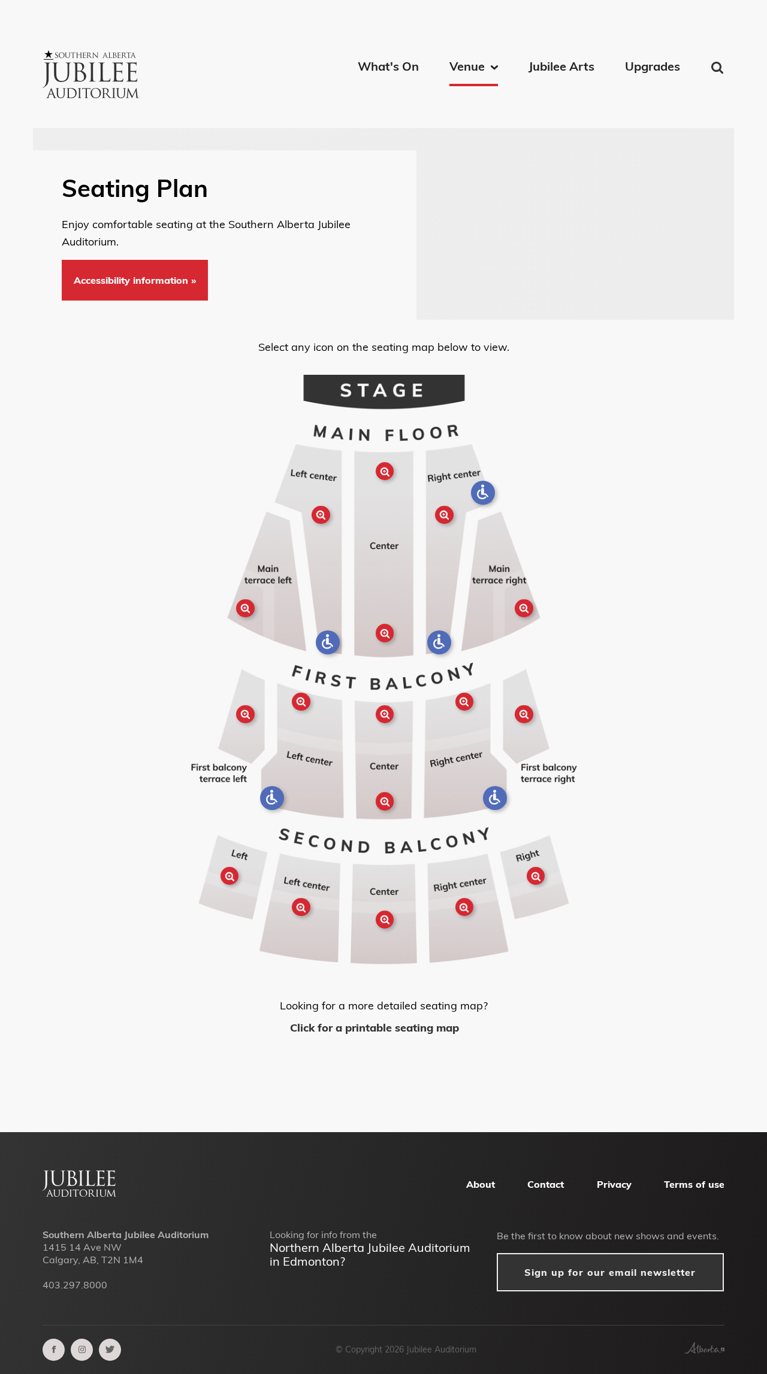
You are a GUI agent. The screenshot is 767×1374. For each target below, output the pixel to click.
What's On (388, 66)
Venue (467, 66)
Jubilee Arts (561, 66)
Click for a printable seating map (376, 1028)
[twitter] (110, 1350)
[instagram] (82, 1350)
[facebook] (54, 1350)
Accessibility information (132, 280)
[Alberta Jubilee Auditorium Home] (79, 1193)
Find (718, 67)
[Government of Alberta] (704, 1350)
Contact (545, 1184)
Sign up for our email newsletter (610, 1272)
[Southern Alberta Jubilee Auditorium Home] (93, 59)
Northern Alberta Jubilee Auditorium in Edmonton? (370, 1254)
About (480, 1184)
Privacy (614, 1184)
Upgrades (652, 66)
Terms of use (694, 1184)
